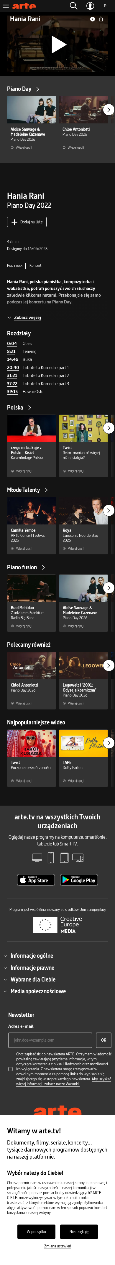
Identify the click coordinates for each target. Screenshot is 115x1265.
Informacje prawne (32, 967)
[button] (73, 6)
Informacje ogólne (32, 955)
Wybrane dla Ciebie (33, 979)
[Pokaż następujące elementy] (109, 110)
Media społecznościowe (38, 991)
